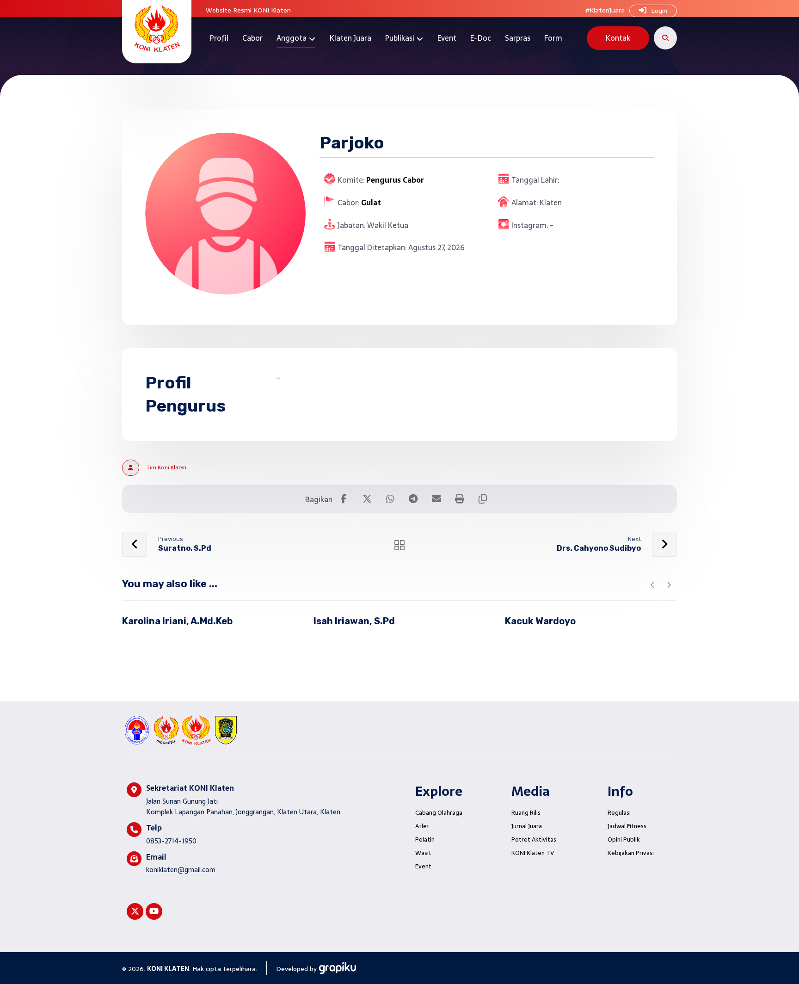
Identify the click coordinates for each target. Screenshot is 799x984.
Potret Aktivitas (533, 839)
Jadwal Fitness (627, 826)
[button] (665, 37)
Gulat (371, 203)
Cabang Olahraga (438, 813)
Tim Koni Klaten (166, 467)
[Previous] (652, 585)
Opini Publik (624, 839)
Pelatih (425, 839)
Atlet (422, 826)
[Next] (669, 585)
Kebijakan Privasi (631, 853)
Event (423, 866)
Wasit (423, 853)
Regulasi (619, 813)
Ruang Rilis (526, 813)
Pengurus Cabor (395, 180)
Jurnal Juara (526, 826)
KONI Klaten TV (532, 853)
